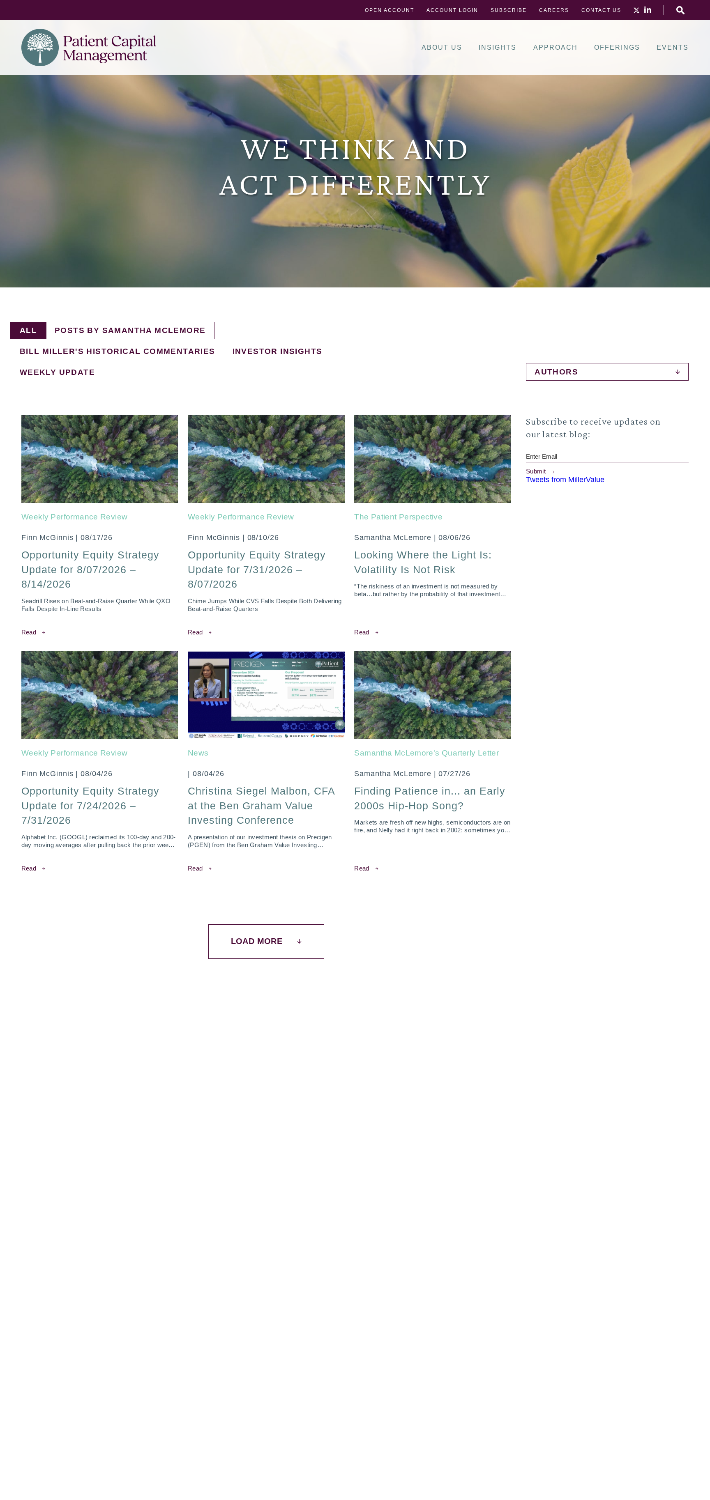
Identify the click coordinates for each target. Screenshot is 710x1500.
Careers (554, 10)
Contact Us (601, 10)
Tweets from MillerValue (565, 479)
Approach (555, 47)
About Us (442, 47)
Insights (497, 47)
